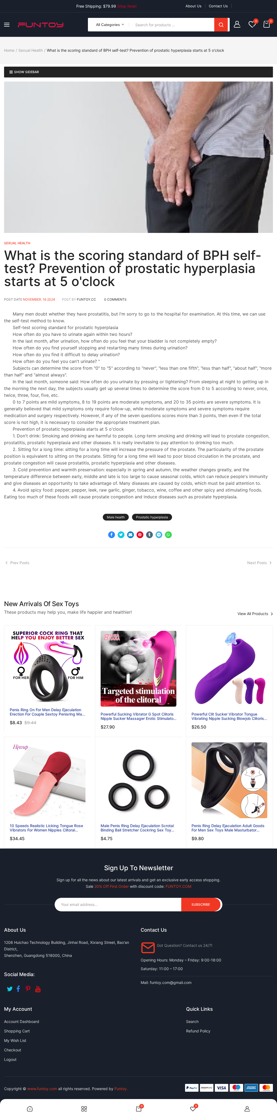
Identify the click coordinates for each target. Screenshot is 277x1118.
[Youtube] (38, 987)
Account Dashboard (21, 1021)
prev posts (19, 562)
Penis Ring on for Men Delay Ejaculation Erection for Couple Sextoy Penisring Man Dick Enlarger (47, 712)
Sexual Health (30, 50)
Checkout (12, 1050)
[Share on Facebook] (111, 534)
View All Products (253, 614)
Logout (10, 1059)
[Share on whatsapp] (168, 534)
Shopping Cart (17, 1031)
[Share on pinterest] (140, 534)
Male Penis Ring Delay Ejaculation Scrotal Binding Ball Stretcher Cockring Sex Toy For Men (137, 828)
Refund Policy (198, 1031)
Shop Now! (127, 6)
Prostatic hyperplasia (152, 517)
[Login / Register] (238, 24)
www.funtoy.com (42, 1088)
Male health (116, 517)
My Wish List (15, 1040)
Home (9, 50)
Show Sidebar (26, 72)
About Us (194, 6)
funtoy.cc (86, 299)
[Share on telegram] (159, 534)
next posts (257, 562)
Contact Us (218, 6)
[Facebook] (19, 987)
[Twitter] (10, 987)
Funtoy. (121, 1088)
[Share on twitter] (121, 534)
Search (221, 24)
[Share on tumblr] (149, 534)
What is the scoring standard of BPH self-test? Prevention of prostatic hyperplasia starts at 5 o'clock (132, 268)
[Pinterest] (29, 987)
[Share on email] (130, 534)
